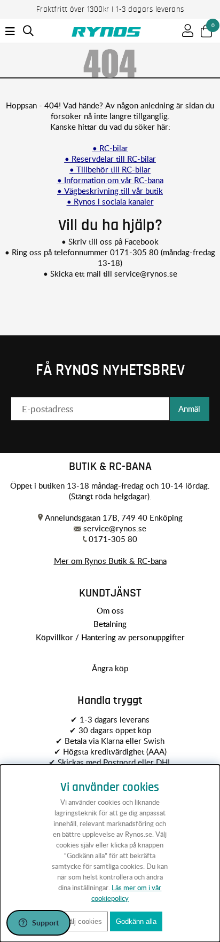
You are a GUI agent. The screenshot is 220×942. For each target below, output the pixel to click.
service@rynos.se (145, 273)
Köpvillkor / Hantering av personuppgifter (110, 637)
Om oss (110, 610)
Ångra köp (110, 668)
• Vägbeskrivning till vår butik (110, 190)
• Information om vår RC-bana (110, 180)
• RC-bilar (110, 148)
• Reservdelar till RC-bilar (110, 158)
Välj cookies (83, 921)
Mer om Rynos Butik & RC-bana (110, 560)
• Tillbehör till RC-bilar (110, 169)
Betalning (110, 623)
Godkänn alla (136, 921)
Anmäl (189, 408)
